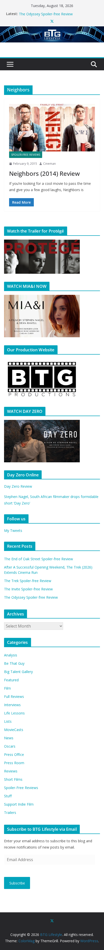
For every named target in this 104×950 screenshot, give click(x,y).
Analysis (10, 655)
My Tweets (13, 530)
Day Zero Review (18, 486)
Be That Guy (14, 663)
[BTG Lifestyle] (52, 30)
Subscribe (17, 883)
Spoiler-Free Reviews (25, 154)
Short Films (13, 779)
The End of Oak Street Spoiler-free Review (38, 558)
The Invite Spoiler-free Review (43, 12)
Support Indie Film (19, 804)
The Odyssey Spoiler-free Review (31, 597)
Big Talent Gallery (18, 671)
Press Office (14, 754)
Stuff (8, 796)
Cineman (49, 163)
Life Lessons (14, 713)
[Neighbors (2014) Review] (52, 127)
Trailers (10, 812)
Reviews (10, 771)
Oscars (9, 746)
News (8, 738)
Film (7, 688)
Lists (8, 721)
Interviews (12, 704)
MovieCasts (13, 729)
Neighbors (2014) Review (44, 173)
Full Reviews (14, 696)
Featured (11, 680)
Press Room (14, 762)
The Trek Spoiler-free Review (27, 580)
